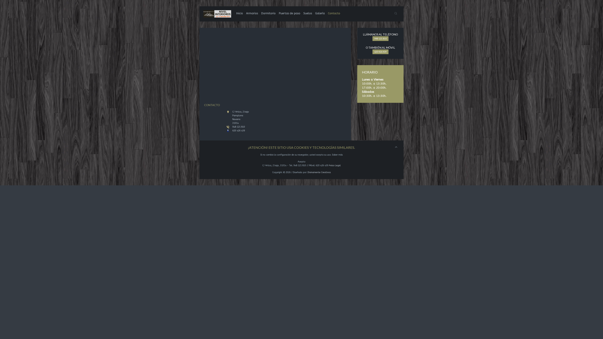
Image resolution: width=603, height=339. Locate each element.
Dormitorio (268, 13)
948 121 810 (380, 38)
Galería (320, 13)
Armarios (252, 13)
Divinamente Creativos (319, 172)
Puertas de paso (289, 13)
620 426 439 (380, 51)
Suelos (307, 13)
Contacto (334, 13)
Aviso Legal (335, 165)
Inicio (239, 13)
